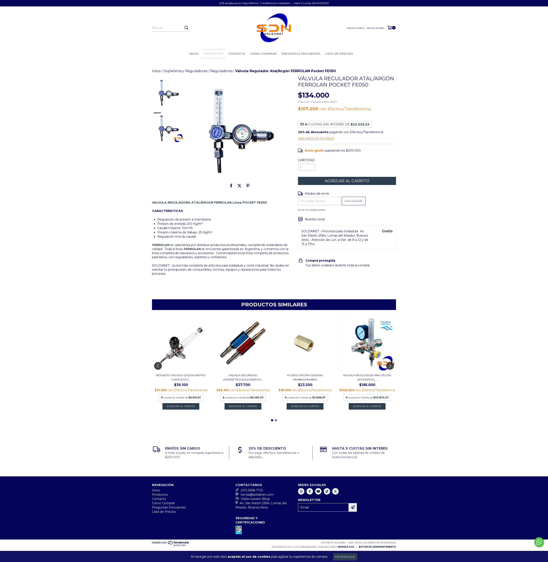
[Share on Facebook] (231, 185)
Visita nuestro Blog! (255, 499)
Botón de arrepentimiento (377, 547)
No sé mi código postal (311, 209)
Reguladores (221, 71)
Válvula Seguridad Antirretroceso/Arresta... (243, 377)
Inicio (194, 53)
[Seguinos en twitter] (335, 491)
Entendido (345, 556)
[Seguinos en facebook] (310, 491)
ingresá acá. (346, 547)
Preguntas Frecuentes (301, 53)
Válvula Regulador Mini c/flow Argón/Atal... (367, 377)
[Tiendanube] (170, 545)
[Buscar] (186, 28)
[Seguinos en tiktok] (327, 491)
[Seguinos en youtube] (318, 491)
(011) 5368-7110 (252, 490)
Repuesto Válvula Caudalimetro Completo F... (181, 377)
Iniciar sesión (375, 28)
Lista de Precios (339, 53)
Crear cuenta (355, 28)
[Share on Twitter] (239, 185)
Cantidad (306, 160)
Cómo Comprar (263, 53)
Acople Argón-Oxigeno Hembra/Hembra (305, 377)
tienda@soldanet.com (257, 494)
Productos (213, 53)
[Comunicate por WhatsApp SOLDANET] (539, 542)
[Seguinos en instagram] (301, 491)
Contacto (236, 53)
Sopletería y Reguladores (185, 71)
